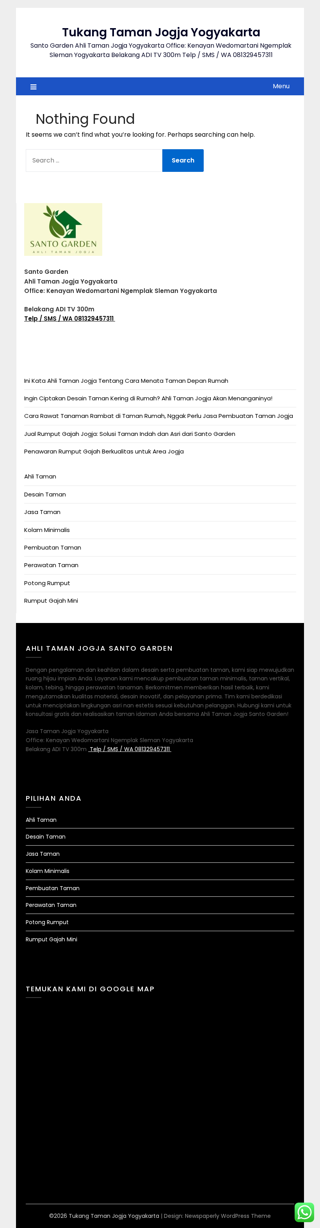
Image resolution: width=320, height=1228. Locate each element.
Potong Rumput (47, 583)
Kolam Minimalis (47, 530)
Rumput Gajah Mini (51, 600)
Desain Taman (45, 494)
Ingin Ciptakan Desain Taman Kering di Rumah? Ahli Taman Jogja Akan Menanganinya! (148, 398)
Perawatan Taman (51, 565)
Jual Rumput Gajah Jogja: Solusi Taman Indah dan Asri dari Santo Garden (129, 434)
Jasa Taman (42, 512)
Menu (281, 86)
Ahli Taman (40, 476)
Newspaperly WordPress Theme (228, 1216)
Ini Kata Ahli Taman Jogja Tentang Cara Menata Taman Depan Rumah (126, 381)
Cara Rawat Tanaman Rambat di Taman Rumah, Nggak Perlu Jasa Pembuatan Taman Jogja (158, 416)
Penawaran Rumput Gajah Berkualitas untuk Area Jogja (104, 451)
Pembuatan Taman (52, 547)
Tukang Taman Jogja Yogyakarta (161, 32)
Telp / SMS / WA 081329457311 (69, 318)
